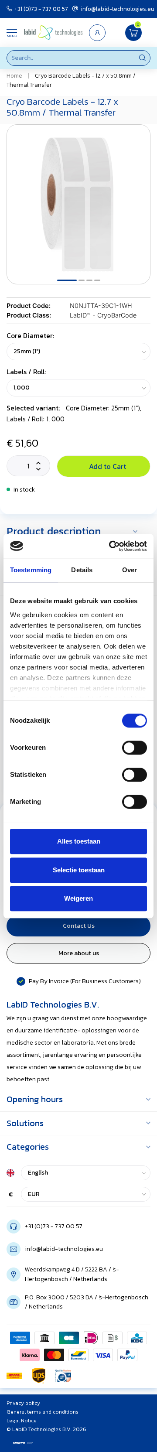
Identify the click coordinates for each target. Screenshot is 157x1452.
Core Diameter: (30, 336)
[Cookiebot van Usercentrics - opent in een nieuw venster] (111, 546)
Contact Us (79, 925)
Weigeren (78, 898)
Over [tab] (129, 570)
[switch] (134, 748)
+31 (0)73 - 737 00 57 (41, 8)
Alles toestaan (78, 841)
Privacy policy (23, 1403)
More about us (78, 953)
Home (14, 75)
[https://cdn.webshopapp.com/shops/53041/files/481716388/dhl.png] (14, 1376)
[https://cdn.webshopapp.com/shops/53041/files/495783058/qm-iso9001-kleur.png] (63, 1376)
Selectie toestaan (79, 870)
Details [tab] (81, 570)
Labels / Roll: (26, 372)
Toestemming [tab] (30, 570)
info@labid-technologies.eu (117, 8)
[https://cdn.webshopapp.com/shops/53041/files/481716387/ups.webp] (39, 1376)
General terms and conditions (42, 1412)
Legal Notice (22, 1421)
